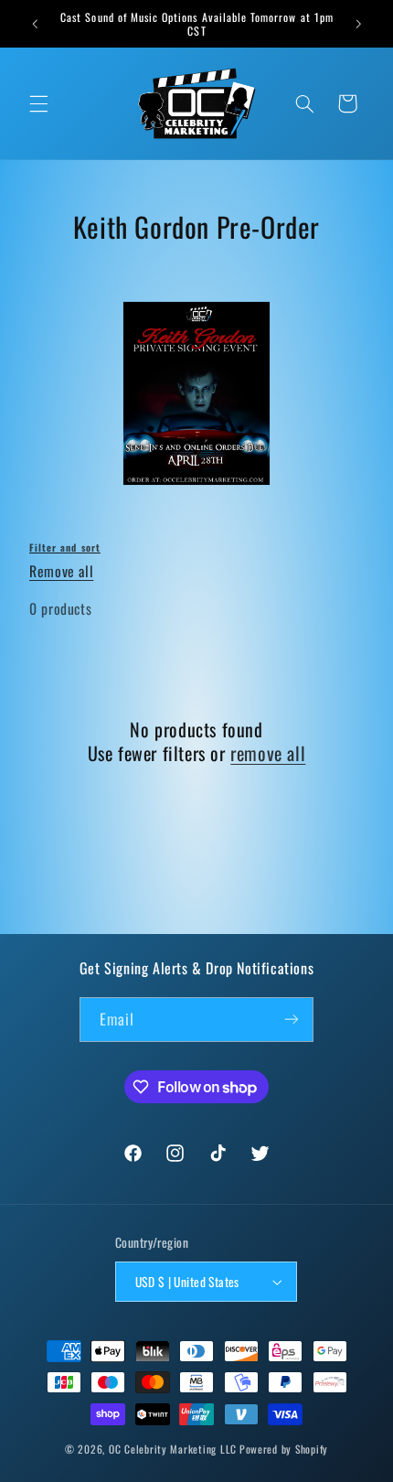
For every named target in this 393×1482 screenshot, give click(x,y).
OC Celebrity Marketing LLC (173, 1448)
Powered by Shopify (283, 1448)
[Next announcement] (358, 24)
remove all (267, 753)
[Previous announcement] (35, 24)
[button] (38, 103)
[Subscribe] (292, 1019)
